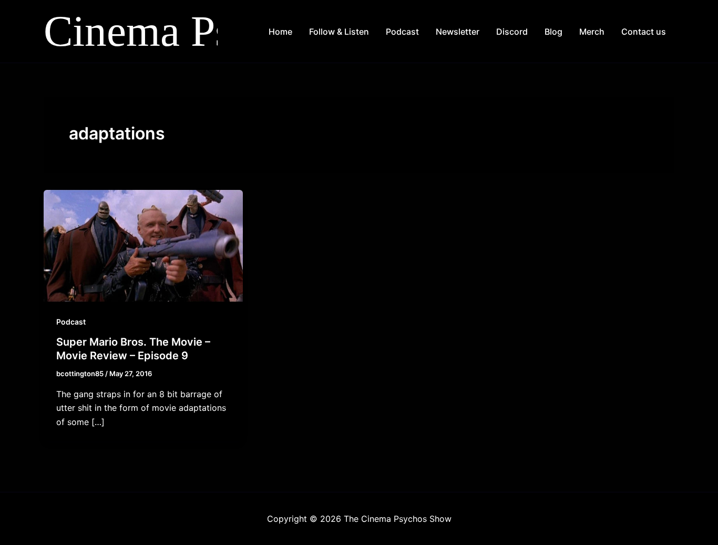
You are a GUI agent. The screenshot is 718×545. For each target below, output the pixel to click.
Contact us (643, 31)
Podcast (402, 31)
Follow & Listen (339, 31)
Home (280, 31)
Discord (512, 31)
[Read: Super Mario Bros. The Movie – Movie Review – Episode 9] (143, 245)
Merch (591, 31)
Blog (553, 31)
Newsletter (457, 31)
